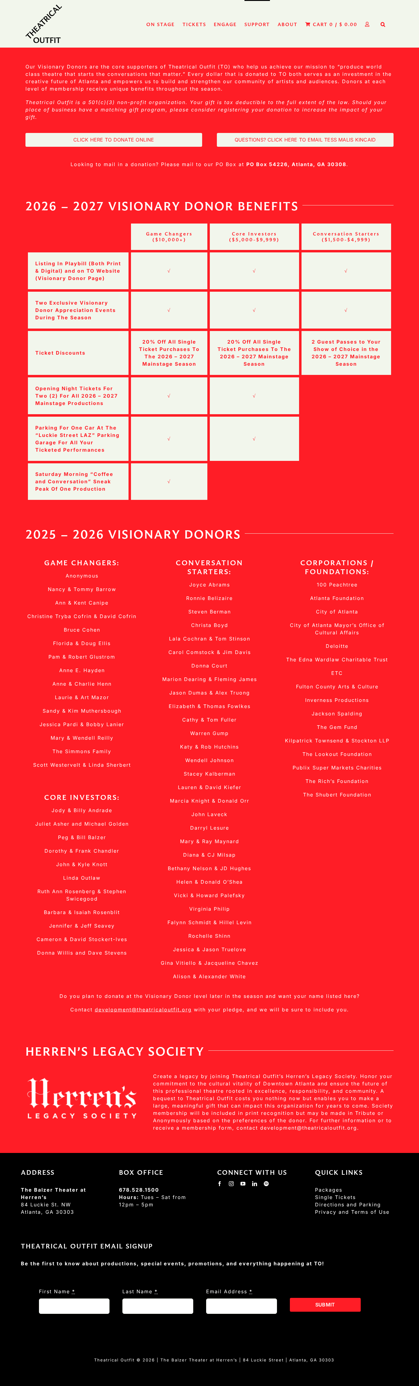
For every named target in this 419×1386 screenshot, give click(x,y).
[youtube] (243, 1183)
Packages (328, 1190)
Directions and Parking (348, 1204)
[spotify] (266, 1183)
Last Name (140, 1291)
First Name (57, 1291)
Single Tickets (335, 1197)
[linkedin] (255, 1183)
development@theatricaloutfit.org (143, 1009)
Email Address (229, 1291)
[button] (383, 24)
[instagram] (231, 1183)
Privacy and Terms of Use (352, 1212)
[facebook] (220, 1183)
